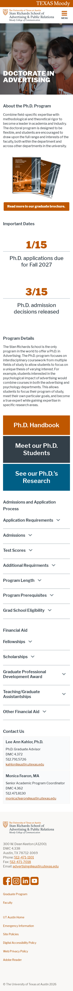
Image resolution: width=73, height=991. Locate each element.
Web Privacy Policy (15, 951)
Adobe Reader (12, 960)
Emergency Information (18, 926)
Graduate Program (15, 894)
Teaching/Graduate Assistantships (21, 694)
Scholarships (15, 656)
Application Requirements (28, 520)
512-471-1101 (24, 857)
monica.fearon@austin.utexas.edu (31, 798)
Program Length (18, 580)
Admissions (14, 535)
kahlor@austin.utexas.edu (25, 764)
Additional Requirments (25, 565)
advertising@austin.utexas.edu (36, 866)
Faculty (7, 903)
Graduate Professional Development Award (24, 674)
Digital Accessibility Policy (19, 943)
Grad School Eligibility (24, 610)
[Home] (28, 15)
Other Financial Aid (21, 711)
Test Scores (14, 550)
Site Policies (11, 934)
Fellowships (14, 641)
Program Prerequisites (25, 595)
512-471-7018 (20, 862)
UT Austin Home (13, 917)
